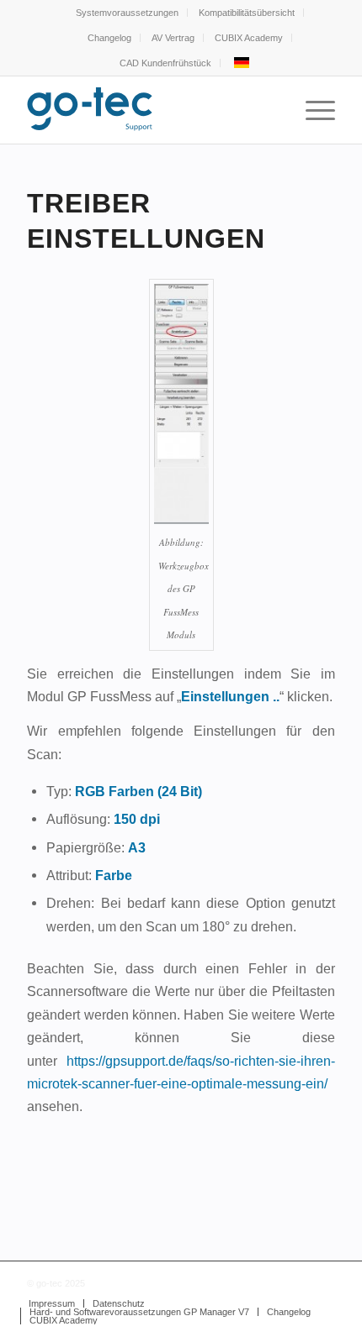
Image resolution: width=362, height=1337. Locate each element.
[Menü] (312, 110)
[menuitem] (127, 12)
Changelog (109, 38)
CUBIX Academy (249, 38)
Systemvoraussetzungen (127, 13)
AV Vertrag (173, 38)
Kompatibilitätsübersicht (247, 13)
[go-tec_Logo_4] (150, 110)
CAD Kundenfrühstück (165, 63)
